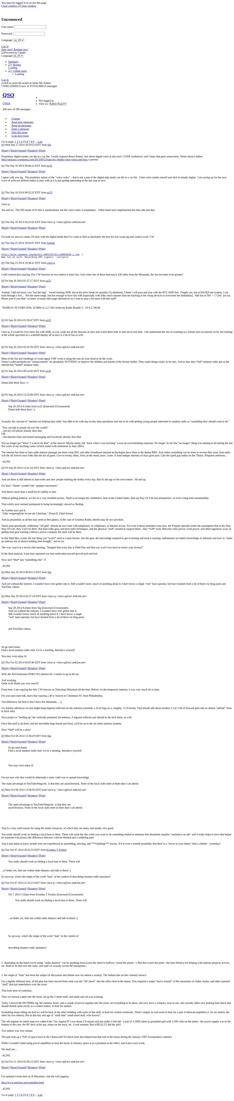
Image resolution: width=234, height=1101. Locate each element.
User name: (7, 26)
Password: (7, 33)
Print (42, 150)
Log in (5, 46)
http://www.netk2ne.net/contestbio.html (22, 1082)
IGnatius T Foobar (56, 849)
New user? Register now (14, 49)
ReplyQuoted (18, 150)
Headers (32, 150)
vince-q (51, 262)
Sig (49, 144)
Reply (5, 150)
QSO (8, 95)
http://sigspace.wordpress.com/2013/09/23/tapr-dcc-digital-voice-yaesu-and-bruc (44, 159)
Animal (51, 242)
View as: (43, 103)
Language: (7, 40)
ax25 (49, 165)
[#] (2, 144)
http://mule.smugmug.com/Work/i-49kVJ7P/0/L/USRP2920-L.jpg (40, 254)
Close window (9, 5)
